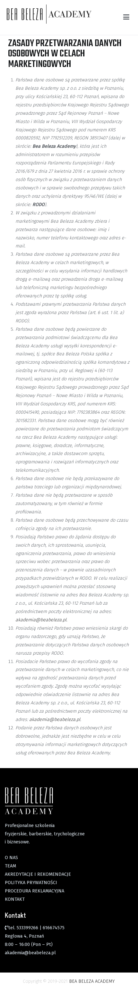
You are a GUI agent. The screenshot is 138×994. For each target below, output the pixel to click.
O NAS (11, 857)
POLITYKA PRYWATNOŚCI (31, 882)
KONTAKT (15, 899)
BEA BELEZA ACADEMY (91, 981)
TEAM (10, 866)
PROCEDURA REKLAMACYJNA (34, 891)
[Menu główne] (126, 17)
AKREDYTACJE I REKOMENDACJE (38, 874)
